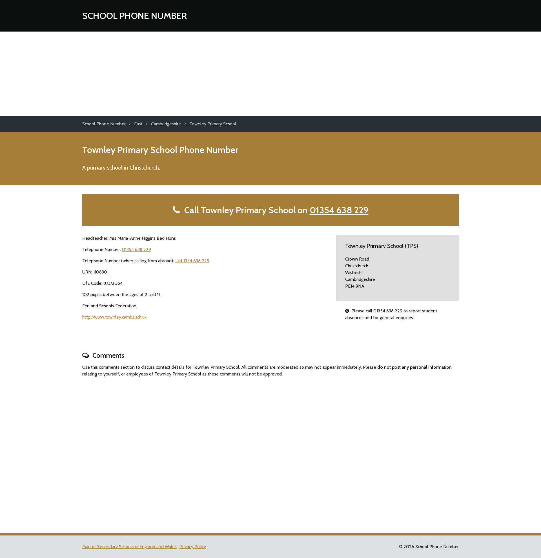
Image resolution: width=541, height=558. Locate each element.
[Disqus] (270, 452)
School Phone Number (134, 15)
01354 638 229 (339, 209)
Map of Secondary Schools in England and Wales (129, 546)
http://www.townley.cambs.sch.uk (114, 317)
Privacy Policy (192, 546)
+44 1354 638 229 (192, 260)
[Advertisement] (270, 73)
